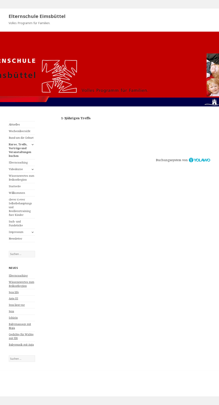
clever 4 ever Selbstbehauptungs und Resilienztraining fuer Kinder (20, 207)
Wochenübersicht (19, 131)
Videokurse (16, 169)
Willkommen (17, 193)
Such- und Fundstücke (16, 223)
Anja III (13, 298)
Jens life (14, 292)
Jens (11, 311)
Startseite (15, 186)
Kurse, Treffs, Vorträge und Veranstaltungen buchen (20, 150)
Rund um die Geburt (21, 138)
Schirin (13, 318)
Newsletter (15, 238)
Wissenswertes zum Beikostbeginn (21, 177)
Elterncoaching (18, 162)
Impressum (16, 232)
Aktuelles (14, 124)
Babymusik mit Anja (21, 344)
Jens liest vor (17, 305)
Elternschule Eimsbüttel (37, 16)
